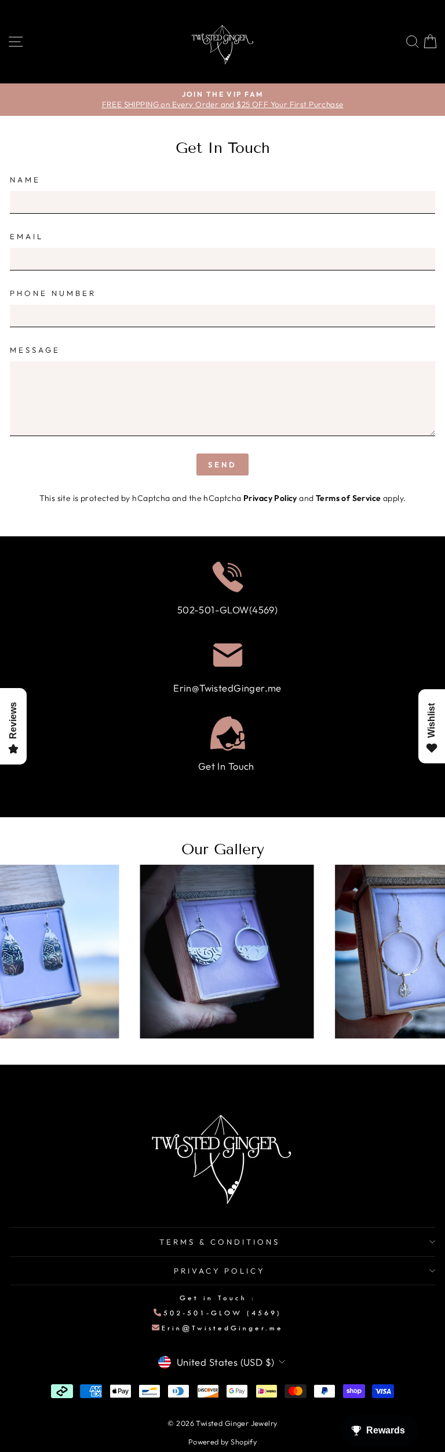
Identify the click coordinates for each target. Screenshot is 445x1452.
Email (26, 236)
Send (222, 464)
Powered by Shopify (222, 1441)
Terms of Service (348, 498)
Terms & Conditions (219, 1241)
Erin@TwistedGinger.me (222, 1328)
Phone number (53, 293)
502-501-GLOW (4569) (222, 1313)
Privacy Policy (270, 498)
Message (35, 349)
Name (25, 179)
